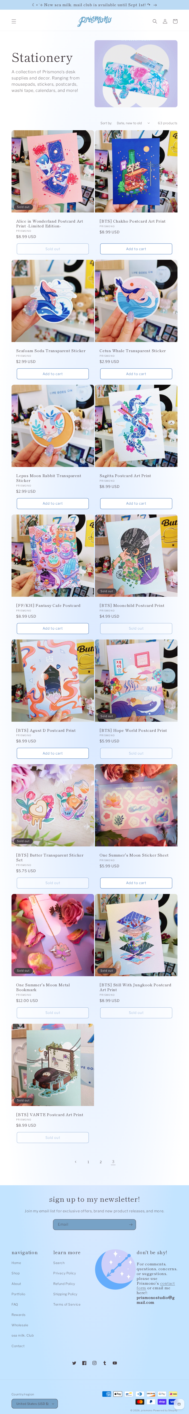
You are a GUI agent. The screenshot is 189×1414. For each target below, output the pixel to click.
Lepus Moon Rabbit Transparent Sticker (48, 478)
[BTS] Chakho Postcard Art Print (133, 221)
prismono (147, 1410)
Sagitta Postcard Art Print (125, 475)
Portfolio (18, 1294)
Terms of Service (67, 1304)
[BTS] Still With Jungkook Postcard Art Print (135, 987)
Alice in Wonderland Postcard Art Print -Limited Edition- (49, 223)
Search (59, 1263)
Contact (18, 1346)
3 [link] (113, 1161)
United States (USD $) (32, 1404)
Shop (16, 1273)
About (16, 1284)
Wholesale (20, 1325)
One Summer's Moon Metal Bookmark (43, 987)
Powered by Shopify (165, 1410)
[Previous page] (76, 1162)
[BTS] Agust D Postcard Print (46, 730)
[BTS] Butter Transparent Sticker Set (50, 857)
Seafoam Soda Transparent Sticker (51, 350)
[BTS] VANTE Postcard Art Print (49, 1114)
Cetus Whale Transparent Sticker (133, 350)
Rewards (18, 1315)
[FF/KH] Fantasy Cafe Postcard (48, 605)
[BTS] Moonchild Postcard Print (132, 605)
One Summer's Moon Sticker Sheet (134, 855)
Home (16, 1263)
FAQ (15, 1304)
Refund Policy (64, 1284)
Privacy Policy (64, 1273)
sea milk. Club (23, 1335)
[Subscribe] (131, 1224)
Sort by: (106, 123)
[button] (14, 21)
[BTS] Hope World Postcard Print (133, 730)
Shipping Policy (65, 1294)
